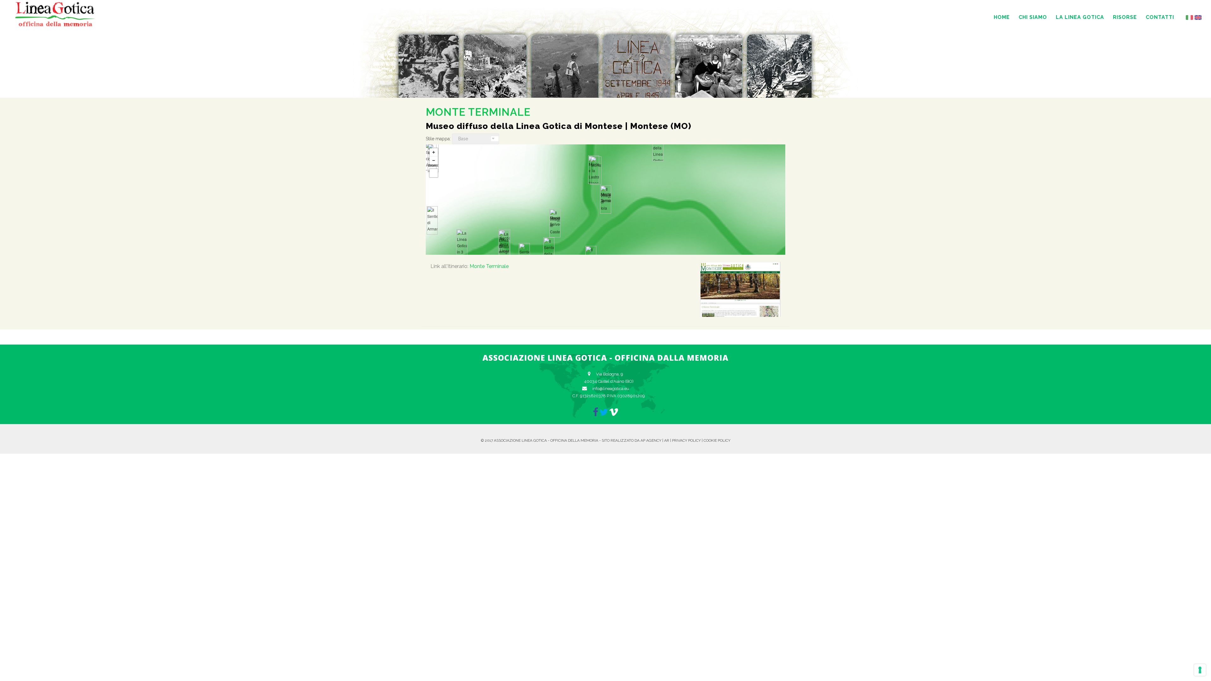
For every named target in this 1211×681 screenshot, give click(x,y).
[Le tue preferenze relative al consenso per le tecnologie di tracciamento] (1200, 670)
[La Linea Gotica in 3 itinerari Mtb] (461, 243)
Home (1002, 17)
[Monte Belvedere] (554, 223)
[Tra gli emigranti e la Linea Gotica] (503, 244)
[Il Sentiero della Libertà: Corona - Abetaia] (548, 251)
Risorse (1125, 17)
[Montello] (595, 170)
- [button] (434, 160)
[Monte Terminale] (605, 199)
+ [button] (434, 152)
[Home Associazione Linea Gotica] (55, 25)
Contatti (1160, 17)
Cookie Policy (717, 440)
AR (666, 440)
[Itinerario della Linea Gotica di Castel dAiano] (658, 147)
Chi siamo (1033, 17)
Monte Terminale (489, 266)
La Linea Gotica (1080, 17)
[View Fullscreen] (434, 173)
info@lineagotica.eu (610, 388)
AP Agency (651, 440)
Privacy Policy (686, 440)
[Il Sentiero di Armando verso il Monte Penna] (432, 220)
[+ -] (605, 199)
